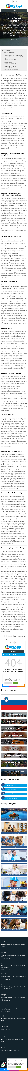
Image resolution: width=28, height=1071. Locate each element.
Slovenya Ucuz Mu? (14, 742)
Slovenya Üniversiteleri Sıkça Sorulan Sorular (14, 772)
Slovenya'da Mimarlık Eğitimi (14, 902)
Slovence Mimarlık (8, 65)
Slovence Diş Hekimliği (9, 60)
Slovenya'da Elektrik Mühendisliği (14, 916)
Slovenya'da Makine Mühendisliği (14, 929)
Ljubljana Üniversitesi (11, 785)
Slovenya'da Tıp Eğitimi (14, 847)
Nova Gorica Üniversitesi (12, 794)
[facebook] (11, 1)
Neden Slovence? (8, 54)
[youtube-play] (14, 1)
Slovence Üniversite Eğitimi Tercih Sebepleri (13, 55)
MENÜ (14, 10)
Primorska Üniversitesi (11, 798)
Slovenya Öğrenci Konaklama (14, 735)
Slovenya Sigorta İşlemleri (14, 749)
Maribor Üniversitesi (11, 789)
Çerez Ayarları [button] (12, 1067)
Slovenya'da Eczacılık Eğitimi (14, 874)
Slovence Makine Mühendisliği (10, 66)
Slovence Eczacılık (8, 62)
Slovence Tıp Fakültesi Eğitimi (10, 59)
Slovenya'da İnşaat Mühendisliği (14, 888)
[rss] (16, 1)
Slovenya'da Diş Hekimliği (14, 860)
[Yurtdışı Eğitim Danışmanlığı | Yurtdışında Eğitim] (14, 6)
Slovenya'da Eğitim (14, 39)
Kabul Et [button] (19, 1067)
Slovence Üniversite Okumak (9, 52)
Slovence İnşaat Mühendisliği (10, 63)
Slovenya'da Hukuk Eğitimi (14, 833)
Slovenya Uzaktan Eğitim (14, 756)
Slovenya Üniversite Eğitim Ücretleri (14, 763)
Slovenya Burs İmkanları (14, 728)
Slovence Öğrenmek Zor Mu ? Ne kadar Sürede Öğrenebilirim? (14, 57)
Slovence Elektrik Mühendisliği (11, 67)
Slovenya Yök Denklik (14, 721)
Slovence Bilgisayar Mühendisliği (11, 69)
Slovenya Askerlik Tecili (14, 714)
